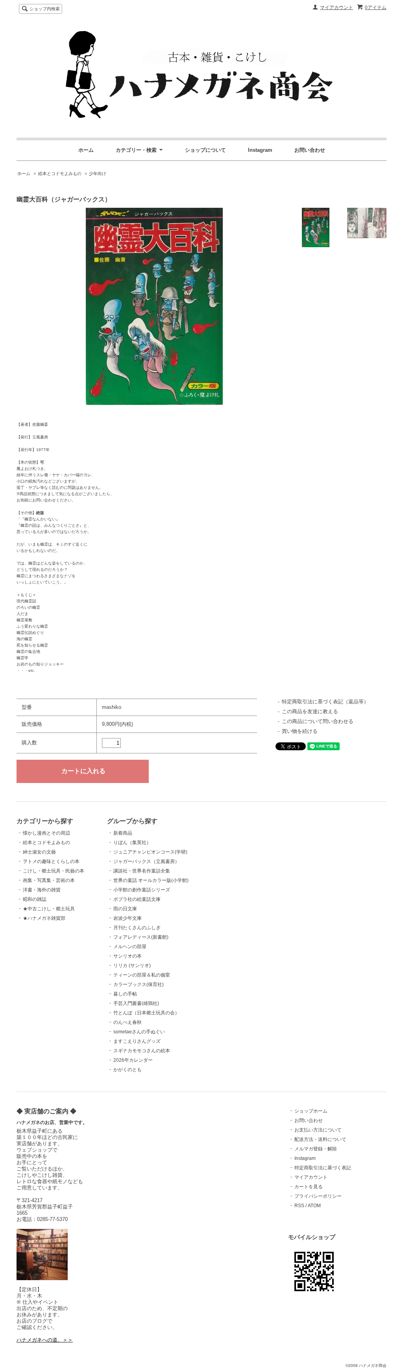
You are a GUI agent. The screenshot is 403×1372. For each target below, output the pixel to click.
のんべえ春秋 (127, 1022)
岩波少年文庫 (127, 918)
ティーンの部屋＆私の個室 (141, 975)
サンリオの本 (127, 956)
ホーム (86, 150)
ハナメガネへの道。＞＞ (45, 1340)
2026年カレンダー (133, 1060)
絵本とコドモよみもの (59, 173)
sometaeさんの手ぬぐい (139, 1032)
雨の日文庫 (125, 909)
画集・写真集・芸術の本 (49, 880)
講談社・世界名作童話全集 (141, 871)
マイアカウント (336, 7)
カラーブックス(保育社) (138, 984)
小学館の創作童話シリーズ (141, 890)
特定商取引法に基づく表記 (322, 1168)
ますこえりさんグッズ (137, 1041)
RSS (299, 1205)
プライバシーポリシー (318, 1196)
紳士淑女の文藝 (39, 852)
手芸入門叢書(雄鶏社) (136, 1003)
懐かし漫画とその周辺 (46, 833)
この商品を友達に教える (310, 711)
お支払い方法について (318, 1130)
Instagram (260, 150)
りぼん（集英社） (132, 842)
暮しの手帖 (125, 994)
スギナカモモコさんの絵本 (141, 1050)
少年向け (97, 173)
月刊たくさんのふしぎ (137, 927)
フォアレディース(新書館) (140, 937)
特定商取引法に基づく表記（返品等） (325, 702)
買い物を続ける (300, 731)
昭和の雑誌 (34, 899)
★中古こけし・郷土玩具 (49, 909)
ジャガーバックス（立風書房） (146, 861)
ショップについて (205, 150)
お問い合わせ (309, 150)
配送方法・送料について (320, 1139)
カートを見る (308, 1186)
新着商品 (122, 833)
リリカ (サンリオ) (132, 965)
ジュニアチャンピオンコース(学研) (150, 852)
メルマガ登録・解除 (315, 1149)
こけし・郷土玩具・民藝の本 (53, 871)
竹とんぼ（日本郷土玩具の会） (146, 1013)
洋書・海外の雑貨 (42, 890)
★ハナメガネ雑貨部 (44, 918)
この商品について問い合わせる (317, 721)
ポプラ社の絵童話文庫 (137, 899)
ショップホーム (310, 1111)
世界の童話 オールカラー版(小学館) (151, 880)
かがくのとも (127, 1069)
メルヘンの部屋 (129, 946)
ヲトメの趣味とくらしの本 (51, 861)
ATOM (314, 1205)
